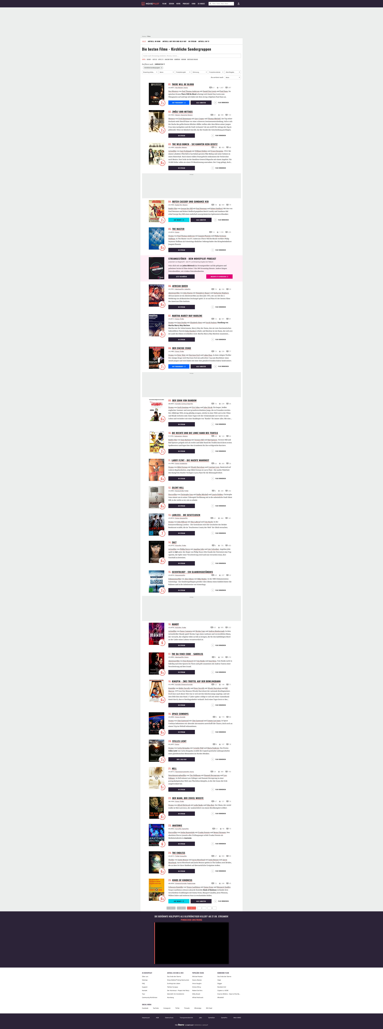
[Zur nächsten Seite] (201, 908)
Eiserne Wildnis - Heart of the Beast (229, 994)
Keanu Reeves (197, 980)
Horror (183, 59)
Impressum (146, 1018)
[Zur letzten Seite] (211, 908)
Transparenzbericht (186, 1018)
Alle (144, 41)
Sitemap (145, 980)
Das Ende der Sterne (174, 976)
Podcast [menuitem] (186, 3)
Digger (219, 983)
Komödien (177, 59)
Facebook (145, 1008)
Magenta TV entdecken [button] (218, 276)
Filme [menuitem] (164, 3)
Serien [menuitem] (171, 3)
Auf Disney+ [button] (178, 220)
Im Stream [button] (181, 135)
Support (144, 987)
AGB (157, 1018)
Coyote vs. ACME (222, 990)
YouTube (156, 1008)
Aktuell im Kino (154, 41)
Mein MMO (237, 1018)
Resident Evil (221, 987)
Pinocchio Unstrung (191, 919)
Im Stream (192, 41)
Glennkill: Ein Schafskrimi (175, 994)
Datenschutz (169, 1018)
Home (144, 36)
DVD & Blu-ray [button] (182, 759)
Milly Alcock (196, 994)
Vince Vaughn (196, 983)
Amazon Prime (169, 59)
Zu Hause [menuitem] (201, 3)
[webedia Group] (191, 1025)
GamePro (224, 1018)
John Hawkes (190, 331)
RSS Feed (209, 1008)
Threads (187, 1008)
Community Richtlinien (149, 997)
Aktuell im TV (203, 41)
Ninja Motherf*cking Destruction (178, 980)
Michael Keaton (197, 976)
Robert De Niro (197, 990)
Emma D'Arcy (196, 987)
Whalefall (220, 997)
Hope (219, 980)
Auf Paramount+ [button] (178, 103)
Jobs (200, 1018)
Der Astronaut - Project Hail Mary (178, 990)
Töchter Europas (172, 987)
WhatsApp (197, 1008)
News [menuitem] (178, 3)
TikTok (177, 1008)
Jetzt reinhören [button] (181, 276)
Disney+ (149, 59)
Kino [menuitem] (193, 3)
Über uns (145, 976)
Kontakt (144, 990)
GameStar (211, 1018)
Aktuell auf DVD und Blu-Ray (174, 41)
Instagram (166, 1008)
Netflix (155, 59)
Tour (143, 994)
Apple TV (160, 59)
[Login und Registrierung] (238, 3)
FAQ (143, 983)
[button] (222, 102)
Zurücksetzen (159, 64)
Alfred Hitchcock (197, 997)
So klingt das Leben (173, 983)
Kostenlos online (192, 59)
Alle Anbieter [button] (201, 103)
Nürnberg (170, 997)
